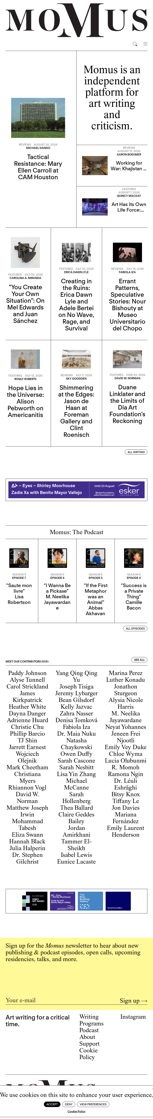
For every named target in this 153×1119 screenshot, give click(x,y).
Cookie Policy (76, 1111)
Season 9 (19, 574)
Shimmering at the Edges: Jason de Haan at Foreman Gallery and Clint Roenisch (76, 411)
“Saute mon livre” (19, 588)
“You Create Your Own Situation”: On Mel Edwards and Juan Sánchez (25, 303)
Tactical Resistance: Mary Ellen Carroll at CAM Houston (38, 167)
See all (139, 660)
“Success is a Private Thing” (134, 590)
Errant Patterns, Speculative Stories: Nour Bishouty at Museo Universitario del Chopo (127, 304)
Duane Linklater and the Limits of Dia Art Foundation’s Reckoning (127, 404)
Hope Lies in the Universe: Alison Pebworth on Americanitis (25, 401)
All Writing (136, 452)
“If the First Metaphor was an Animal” (95, 593)
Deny (68, 1104)
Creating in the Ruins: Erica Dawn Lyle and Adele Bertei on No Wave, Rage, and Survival (76, 304)
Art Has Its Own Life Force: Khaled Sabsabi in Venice (129, 212)
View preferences (93, 1104)
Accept (52, 1104)
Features (129, 189)
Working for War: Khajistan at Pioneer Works (129, 168)
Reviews (25, 144)
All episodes (135, 628)
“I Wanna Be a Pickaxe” (57, 588)
